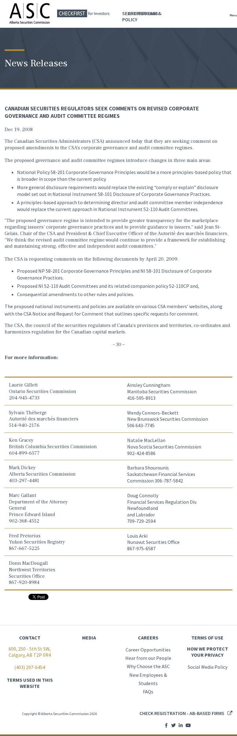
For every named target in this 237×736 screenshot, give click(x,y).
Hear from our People (148, 658)
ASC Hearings (143, 13)
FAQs (148, 691)
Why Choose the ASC (148, 666)
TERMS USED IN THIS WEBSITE (30, 683)
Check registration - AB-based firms (181, 713)
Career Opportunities (148, 650)
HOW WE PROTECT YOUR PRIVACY (207, 652)
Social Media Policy (207, 667)
